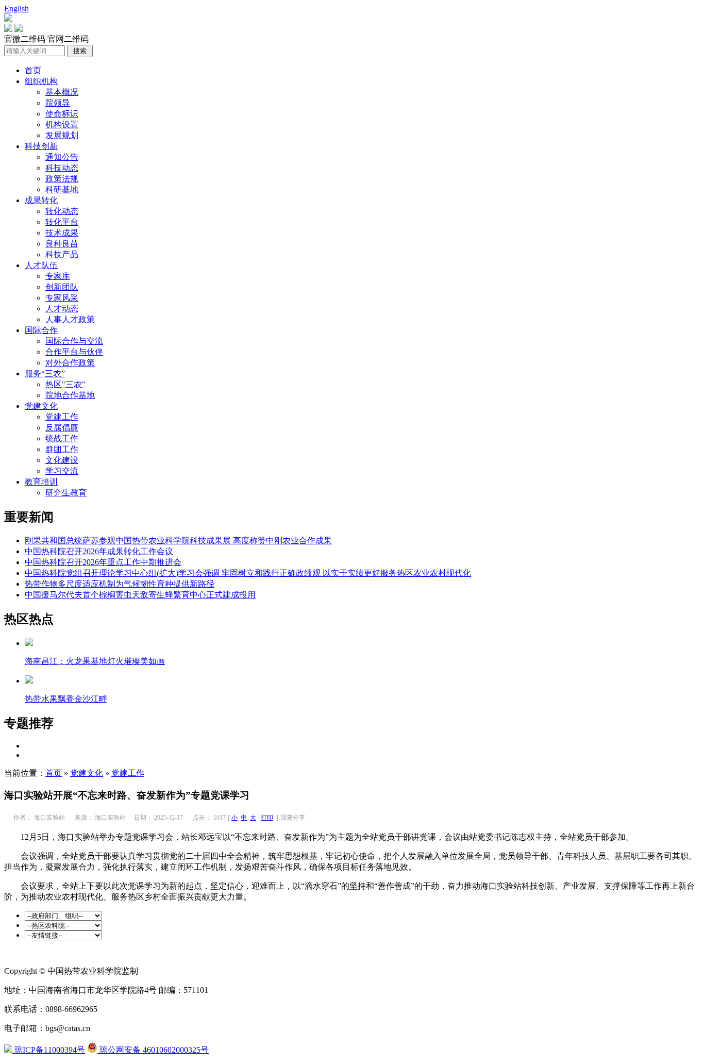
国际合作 (41, 330)
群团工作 (61, 449)
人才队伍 (41, 265)
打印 (267, 817)
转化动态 (61, 211)
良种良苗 (61, 243)
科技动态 (61, 167)
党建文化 (41, 406)
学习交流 (61, 471)
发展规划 (61, 135)
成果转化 (41, 200)
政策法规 (61, 178)
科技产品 (61, 254)
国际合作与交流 (74, 341)
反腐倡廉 (61, 427)
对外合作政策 (70, 362)
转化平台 (61, 222)
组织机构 (41, 81)
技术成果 (61, 232)
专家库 (57, 276)
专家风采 (61, 297)
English (16, 8)
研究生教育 (66, 492)
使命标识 (61, 113)
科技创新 (41, 146)
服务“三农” (45, 373)
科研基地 (61, 189)
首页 (33, 70)
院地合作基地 (70, 395)
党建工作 (61, 416)
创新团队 (61, 286)
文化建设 (61, 460)
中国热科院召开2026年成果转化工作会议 (99, 551)
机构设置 (61, 124)
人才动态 (61, 308)
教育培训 (41, 481)
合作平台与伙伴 (74, 351)
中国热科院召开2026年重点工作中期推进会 (103, 562)
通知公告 (61, 157)
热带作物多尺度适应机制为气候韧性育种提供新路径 (119, 583)
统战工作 (61, 438)
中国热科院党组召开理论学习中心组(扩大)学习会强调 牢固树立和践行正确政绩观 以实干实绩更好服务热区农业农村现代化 (248, 573)
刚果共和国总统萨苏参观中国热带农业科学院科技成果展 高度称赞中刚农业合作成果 (178, 540)
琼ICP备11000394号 (48, 1049)
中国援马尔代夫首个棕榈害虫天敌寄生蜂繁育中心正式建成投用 (140, 594)
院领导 (57, 102)
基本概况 (61, 92)
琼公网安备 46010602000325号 (153, 1049)
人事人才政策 (70, 319)
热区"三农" (65, 384)
